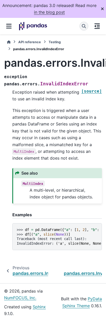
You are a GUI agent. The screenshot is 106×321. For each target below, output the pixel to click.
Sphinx (39, 306)
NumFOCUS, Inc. (20, 297)
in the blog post (49, 12)
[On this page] (97, 26)
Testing (55, 42)
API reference (29, 42)
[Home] (9, 42)
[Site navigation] (9, 26)
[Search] (84, 26)
